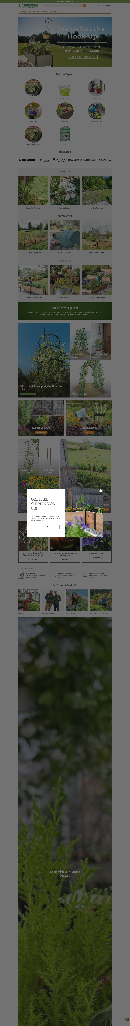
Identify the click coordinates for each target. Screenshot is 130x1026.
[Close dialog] (100, 491)
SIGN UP (45, 527)
